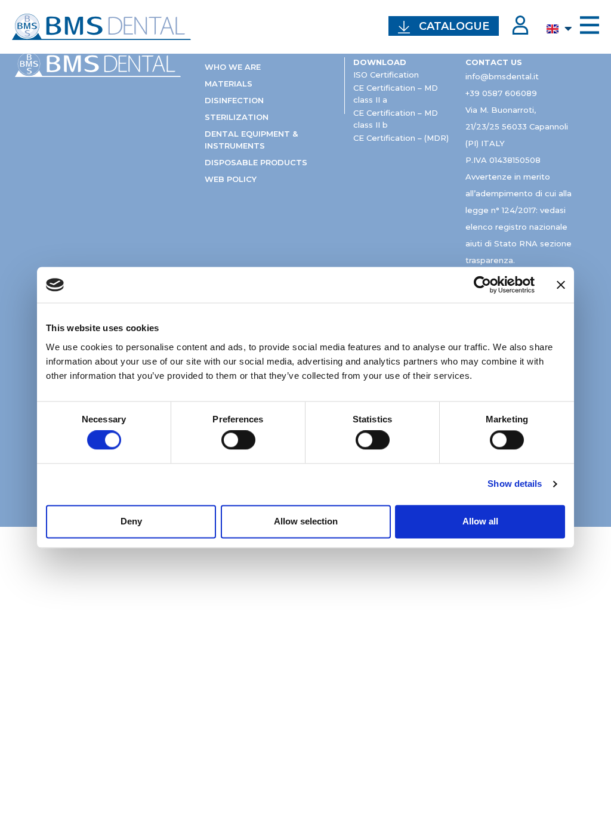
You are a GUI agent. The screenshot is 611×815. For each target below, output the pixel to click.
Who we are (233, 67)
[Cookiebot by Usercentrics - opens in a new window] (482, 285)
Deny (131, 521)
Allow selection (306, 521)
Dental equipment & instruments (251, 139)
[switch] (238, 440)
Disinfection (234, 100)
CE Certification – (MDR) (401, 138)
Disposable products (256, 162)
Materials (228, 83)
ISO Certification (386, 74)
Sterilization (237, 117)
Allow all (480, 521)
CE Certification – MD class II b (395, 118)
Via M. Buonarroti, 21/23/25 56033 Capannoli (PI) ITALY (516, 126)
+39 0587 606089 (501, 93)
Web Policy (231, 179)
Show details (514, 484)
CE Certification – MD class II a (395, 93)
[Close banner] (561, 284)
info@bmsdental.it (502, 76)
